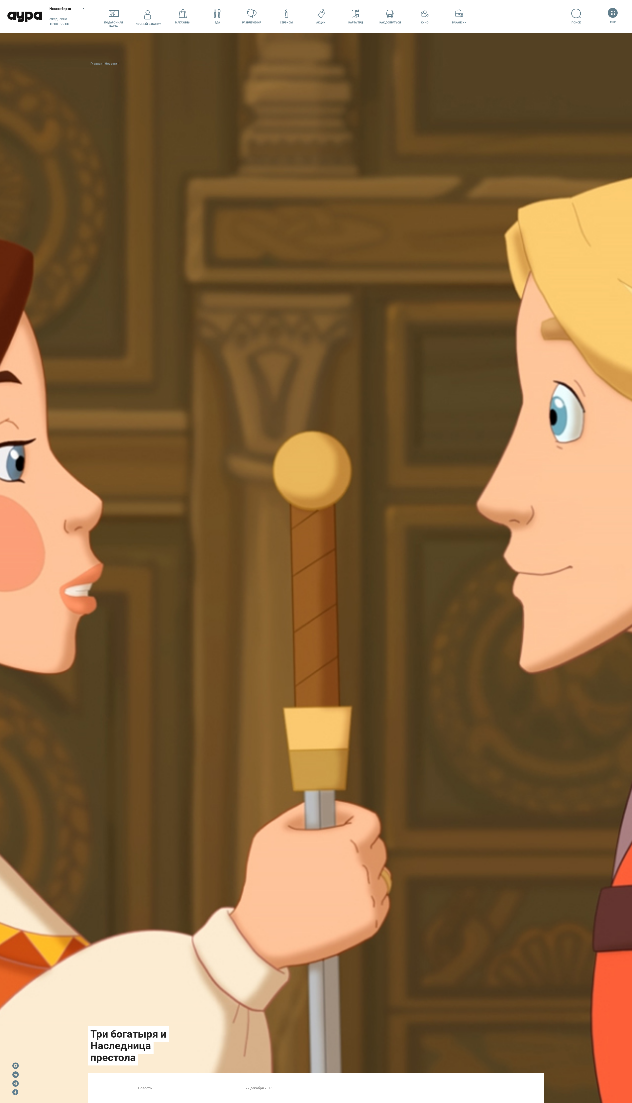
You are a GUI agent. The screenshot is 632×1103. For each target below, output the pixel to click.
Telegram (15, 1083)
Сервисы (286, 22)
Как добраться (390, 22)
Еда (217, 22)
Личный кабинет (148, 24)
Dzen (15, 1092)
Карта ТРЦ (355, 22)
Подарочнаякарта (113, 24)
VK (15, 1074)
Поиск (576, 22)
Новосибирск (60, 9)
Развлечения (251, 22)
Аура (24, 16)
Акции (321, 22)
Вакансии (459, 22)
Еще (612, 22)
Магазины (182, 22)
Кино (425, 22)
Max (15, 1066)
